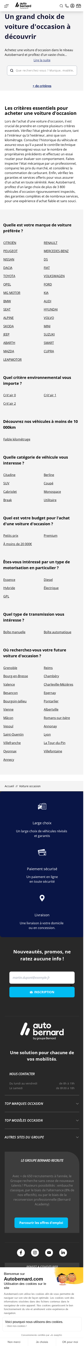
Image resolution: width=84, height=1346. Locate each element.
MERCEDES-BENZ (56, 251)
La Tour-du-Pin (54, 743)
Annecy (8, 759)
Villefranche (12, 743)
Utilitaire (50, 500)
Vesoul (8, 726)
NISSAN (8, 259)
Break (7, 500)
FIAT (47, 268)
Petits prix (10, 535)
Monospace (52, 491)
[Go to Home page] (23, 5)
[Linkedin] (63, 1253)
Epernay (50, 693)
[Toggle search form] (61, 6)
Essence (9, 580)
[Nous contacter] (78, 5)
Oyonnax (9, 751)
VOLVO (49, 318)
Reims (48, 668)
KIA (46, 293)
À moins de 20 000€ (17, 544)
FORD (48, 284)
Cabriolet (10, 491)
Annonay (50, 726)
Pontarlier (51, 701)
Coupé (48, 483)
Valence (9, 684)
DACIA (7, 268)
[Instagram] (35, 1253)
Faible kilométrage (16, 439)
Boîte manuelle (14, 632)
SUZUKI (49, 334)
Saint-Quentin (13, 734)
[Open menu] (6, 6)
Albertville (51, 709)
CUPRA (49, 351)
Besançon (10, 693)
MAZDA (8, 351)
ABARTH (9, 343)
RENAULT (50, 243)
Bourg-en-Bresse (15, 676)
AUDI (47, 301)
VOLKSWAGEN (54, 276)
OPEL (7, 284)
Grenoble (10, 668)
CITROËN (9, 243)
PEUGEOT (10, 251)
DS (46, 259)
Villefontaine (53, 751)
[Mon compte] (72, 6)
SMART (49, 343)
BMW (7, 301)
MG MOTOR (11, 293)
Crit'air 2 (9, 403)
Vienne (8, 709)
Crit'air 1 (50, 395)
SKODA (8, 326)
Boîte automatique (57, 632)
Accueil (9, 786)
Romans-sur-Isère (57, 718)
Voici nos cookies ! (17, 1326)
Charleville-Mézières (58, 684)
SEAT (7, 309)
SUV (6, 483)
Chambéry (51, 676)
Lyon (47, 734)
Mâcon (8, 718)
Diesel (48, 580)
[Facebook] (21, 1253)
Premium (50, 535)
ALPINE (8, 318)
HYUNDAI (51, 309)
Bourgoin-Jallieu (15, 701)
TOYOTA (9, 276)
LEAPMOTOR (12, 359)
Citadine (9, 475)
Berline (49, 475)
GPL (6, 596)
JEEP (6, 334)
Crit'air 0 (9, 395)
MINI (47, 326)
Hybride (9, 588)
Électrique (51, 588)
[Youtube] (49, 1253)
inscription (44, 992)
